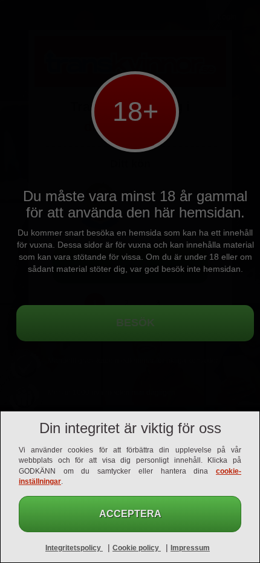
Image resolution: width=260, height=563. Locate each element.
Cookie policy (136, 548)
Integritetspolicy (74, 548)
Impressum (190, 548)
